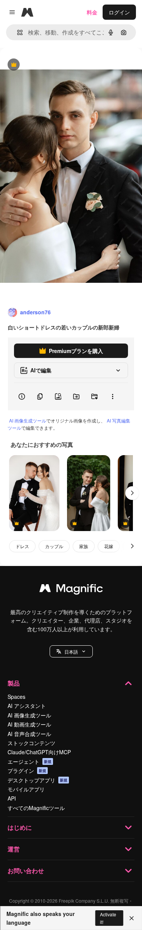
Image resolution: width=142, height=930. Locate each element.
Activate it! (108, 918)
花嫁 (108, 546)
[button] (71, 651)
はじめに (20, 827)
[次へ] (132, 493)
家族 (83, 546)
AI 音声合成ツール (29, 734)
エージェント (29, 761)
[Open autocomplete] (16, 32)
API (12, 798)
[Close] (132, 918)
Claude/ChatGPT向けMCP (39, 752)
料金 (92, 12)
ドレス (22, 546)
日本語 (71, 651)
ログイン (119, 12)
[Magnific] (71, 590)
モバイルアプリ (26, 789)
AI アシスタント (27, 705)
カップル (54, 546)
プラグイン (27, 770)
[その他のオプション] (112, 396)
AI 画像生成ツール (27, 420)
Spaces (16, 696)
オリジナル (52, 65)
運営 (14, 849)
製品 (14, 683)
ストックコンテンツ (31, 743)
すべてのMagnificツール (36, 808)
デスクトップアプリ (37, 780)
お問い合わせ (26, 870)
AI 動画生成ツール (29, 724)
